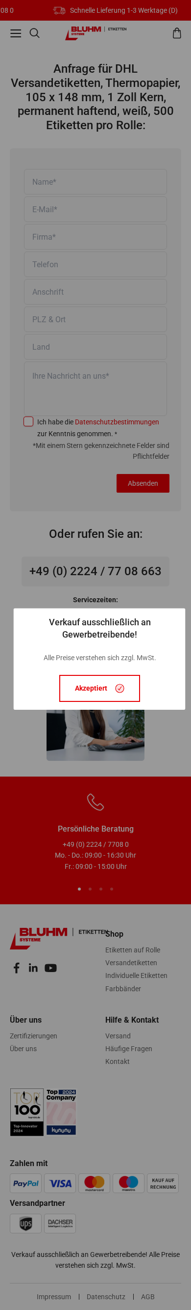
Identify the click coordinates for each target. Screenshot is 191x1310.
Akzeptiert (91, 689)
